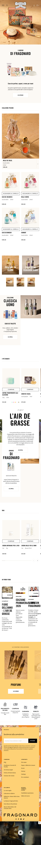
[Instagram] (16, 819)
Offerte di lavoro (25, 796)
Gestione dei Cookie (9, 775)
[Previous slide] (33, 560)
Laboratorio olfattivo (9, 793)
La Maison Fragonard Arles (11, 801)
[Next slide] (37, 560)
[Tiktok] (23, 819)
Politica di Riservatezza (10, 772)
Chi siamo (24, 762)
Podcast (23, 771)
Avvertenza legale (8, 770)
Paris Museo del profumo (10, 804)
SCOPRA (10, 337)
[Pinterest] (21, 819)
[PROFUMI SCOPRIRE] (16, 664)
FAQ (5, 762)
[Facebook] (18, 819)
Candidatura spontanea (27, 793)
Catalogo (23, 774)
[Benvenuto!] (20, 5)
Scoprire (16, 691)
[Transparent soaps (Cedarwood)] (13, 402)
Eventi (23, 768)
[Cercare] (7, 5)
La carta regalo (7, 790)
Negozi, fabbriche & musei (28, 765)
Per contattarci (25, 777)
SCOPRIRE (20, 95)
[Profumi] (16, 664)
